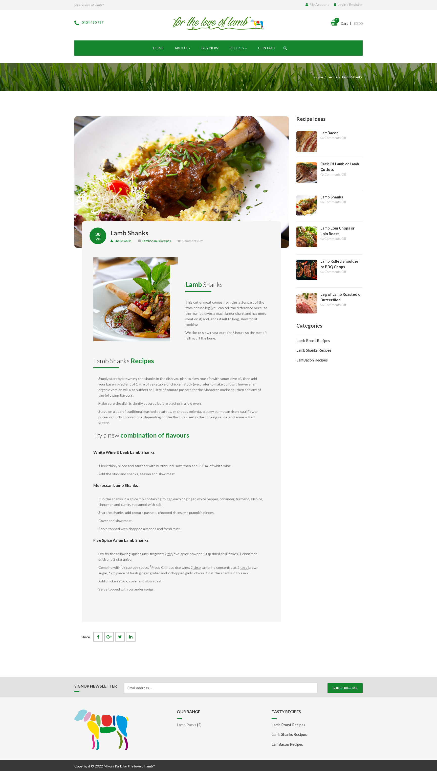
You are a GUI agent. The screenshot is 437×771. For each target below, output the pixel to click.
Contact (267, 48)
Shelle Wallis (123, 241)
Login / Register (350, 4)
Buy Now (210, 48)
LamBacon (329, 132)
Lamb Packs (186, 724)
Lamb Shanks (129, 233)
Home (158, 48)
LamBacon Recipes (312, 360)
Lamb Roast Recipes (313, 340)
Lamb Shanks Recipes (156, 241)
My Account (319, 4)
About (180, 48)
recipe (333, 77)
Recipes (236, 48)
